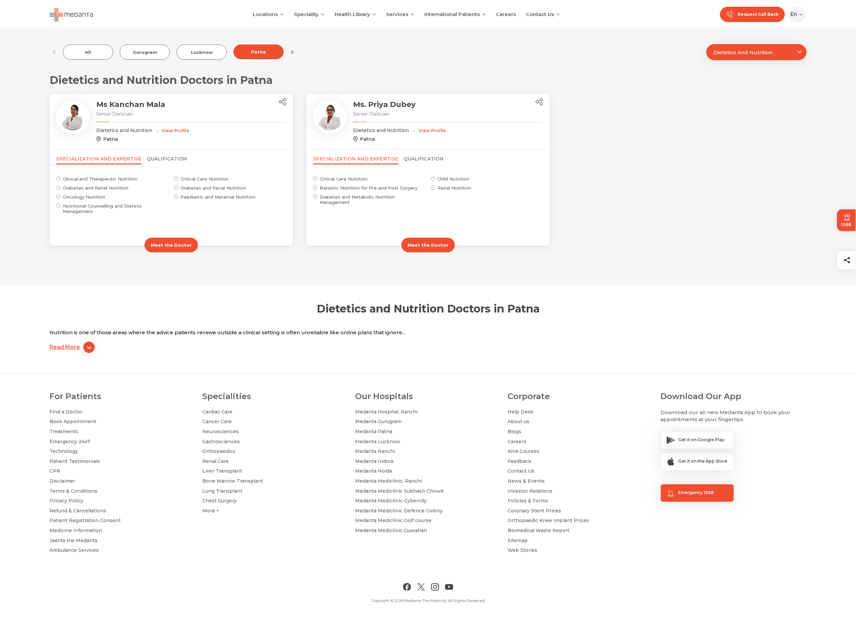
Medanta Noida (373, 471)
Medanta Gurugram (378, 421)
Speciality (306, 14)
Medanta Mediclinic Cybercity (391, 501)
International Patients (452, 14)
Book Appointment (72, 421)
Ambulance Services (74, 550)
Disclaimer (62, 481)
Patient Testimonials (74, 461)
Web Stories (522, 550)
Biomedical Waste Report (538, 530)
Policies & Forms (528, 501)
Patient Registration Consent (85, 520)
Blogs (514, 431)
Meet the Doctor (171, 245)
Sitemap (518, 540)
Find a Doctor (65, 412)
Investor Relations (530, 491)
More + (210, 511)
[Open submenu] (323, 14)
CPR (54, 471)
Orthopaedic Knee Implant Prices (548, 520)
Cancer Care (217, 421)
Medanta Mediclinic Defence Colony (399, 511)
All (88, 52)
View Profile (175, 130)
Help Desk (520, 412)
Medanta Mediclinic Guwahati (391, 530)
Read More (64, 347)
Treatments (63, 431)
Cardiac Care (217, 412)
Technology (63, 451)
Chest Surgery (219, 501)
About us (518, 421)
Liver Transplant (222, 471)
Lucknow (202, 52)
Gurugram (145, 52)
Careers (506, 14)
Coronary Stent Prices (534, 511)
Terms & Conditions (73, 491)
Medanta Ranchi (375, 451)
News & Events (526, 481)
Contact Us (540, 14)
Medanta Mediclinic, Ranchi (388, 481)
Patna (258, 51)
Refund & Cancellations (77, 511)
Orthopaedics (218, 451)
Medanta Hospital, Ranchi (386, 412)
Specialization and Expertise (98, 159)
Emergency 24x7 (69, 442)
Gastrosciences (221, 442)
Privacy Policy (66, 501)
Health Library (352, 14)
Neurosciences (220, 431)
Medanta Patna (373, 431)
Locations (265, 14)
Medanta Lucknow (377, 442)
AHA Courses (523, 451)
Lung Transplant (222, 491)
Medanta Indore (374, 461)
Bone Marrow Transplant (232, 481)
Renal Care (215, 461)
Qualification (167, 159)
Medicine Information (75, 530)
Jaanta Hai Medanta (73, 540)
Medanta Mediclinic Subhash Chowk (399, 491)
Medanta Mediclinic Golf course (393, 520)
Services (397, 14)
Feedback (519, 461)
